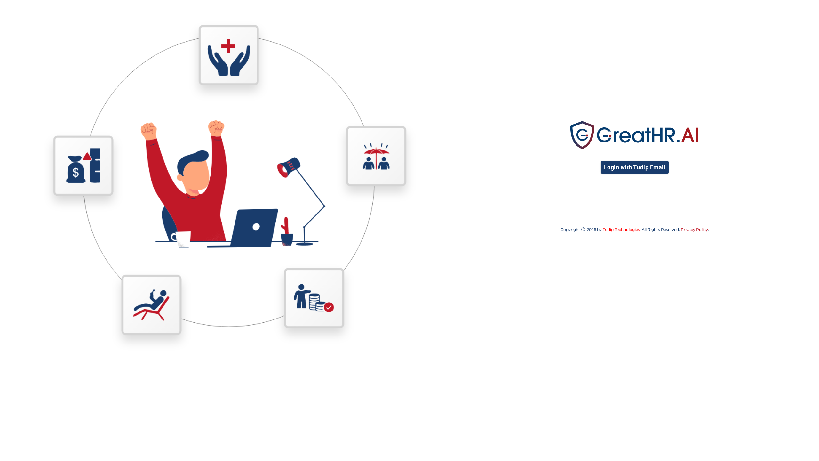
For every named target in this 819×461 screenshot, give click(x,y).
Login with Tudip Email (634, 167)
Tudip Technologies (621, 229)
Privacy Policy (694, 229)
